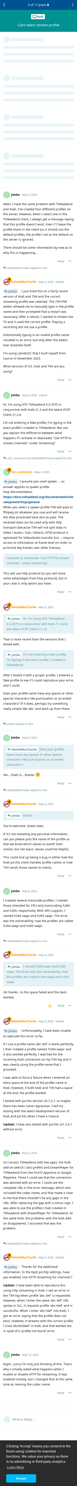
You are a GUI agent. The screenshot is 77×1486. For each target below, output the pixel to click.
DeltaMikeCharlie (24, 749)
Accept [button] (21, 1478)
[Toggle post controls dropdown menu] (70, 261)
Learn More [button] (15, 1467)
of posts (37, 5)
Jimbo (12, 291)
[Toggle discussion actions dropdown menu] (72, 5)
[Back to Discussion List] (4, 5)
